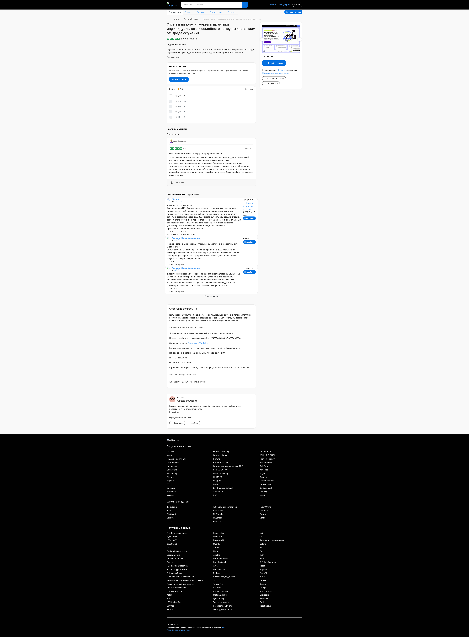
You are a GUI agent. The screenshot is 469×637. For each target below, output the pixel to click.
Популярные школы (179, 446)
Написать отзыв (179, 79)
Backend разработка (177, 551)
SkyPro (170, 480)
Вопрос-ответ (217, 12)
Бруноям (171, 488)
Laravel (263, 580)
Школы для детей (178, 501)
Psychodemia (266, 462)
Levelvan (171, 451)
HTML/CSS (172, 540)
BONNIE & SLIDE (268, 455)
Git (168, 547)
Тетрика (264, 510)
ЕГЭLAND (218, 514)
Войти (297, 4)
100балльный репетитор (225, 507)
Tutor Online (265, 507)
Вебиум (170, 518)
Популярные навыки (179, 527)
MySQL (216, 544)
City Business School (223, 488)
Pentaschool (265, 484)
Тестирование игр (222, 602)
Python (216, 573)
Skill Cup (264, 466)
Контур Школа (220, 455)
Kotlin (169, 595)
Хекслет (171, 495)
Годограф (218, 518)
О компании (175, 12)
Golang (263, 544)
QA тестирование (175, 558)
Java (262, 547)
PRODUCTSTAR (220, 462)
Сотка (262, 518)
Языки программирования (272, 540)
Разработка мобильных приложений (185, 580)
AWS (215, 566)
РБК (224, 627)
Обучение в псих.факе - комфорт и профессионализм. (195, 153)
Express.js (264, 595)
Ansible (216, 555)
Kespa (169, 455)
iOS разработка (174, 591)
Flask (262, 602)
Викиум (263, 477)
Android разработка (176, 587)
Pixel (169, 510)
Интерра (264, 470)
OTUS (169, 484)
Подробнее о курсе (176, 44)
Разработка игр (220, 591)
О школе (232, 12)
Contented (218, 491)
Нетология (172, 466)
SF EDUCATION (220, 470)
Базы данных (173, 555)
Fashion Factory (267, 459)
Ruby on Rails (266, 591)
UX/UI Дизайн (174, 602)
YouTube (203, 343)
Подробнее (249, 218)
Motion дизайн (220, 595)
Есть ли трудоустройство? (182, 374)
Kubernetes (218, 533)
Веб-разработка (174, 573)
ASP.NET (264, 598)
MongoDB (218, 536)
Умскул (263, 514)
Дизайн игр (218, 598)
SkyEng (216, 459)
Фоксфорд (172, 507)
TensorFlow (218, 584)
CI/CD (216, 547)
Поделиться (179, 182)
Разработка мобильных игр (180, 584)
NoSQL (170, 609)
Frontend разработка (177, 533)
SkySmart (171, 514)
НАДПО (217, 480)
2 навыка (282, 70)
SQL (215, 580)
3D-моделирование (222, 609)
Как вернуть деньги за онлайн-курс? (187, 382)
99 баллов (218, 510)
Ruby (262, 555)
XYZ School (265, 451)
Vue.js (262, 576)
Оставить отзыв (293, 12)
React (262, 566)
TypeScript (172, 536)
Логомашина (173, 462)
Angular (263, 569)
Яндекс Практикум (176, 459)
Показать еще (211, 296)
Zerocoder (171, 491)
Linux (215, 551)
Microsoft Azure (220, 558)
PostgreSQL (218, 540)
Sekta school (266, 488)
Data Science (219, 569)
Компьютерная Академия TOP (228, 466)
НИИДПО (218, 477)
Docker (170, 562)
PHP (262, 558)
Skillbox (170, 477)
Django (263, 587)
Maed (262, 495)
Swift (169, 598)
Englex (263, 473)
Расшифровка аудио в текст (179, 630)
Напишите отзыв (177, 66)
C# (261, 536)
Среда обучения (191, 19)
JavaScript (172, 544)
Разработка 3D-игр (222, 606)
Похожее (201, 12)
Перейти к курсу (275, 63)
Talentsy (263, 491)
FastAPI (263, 573)
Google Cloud (219, 562)
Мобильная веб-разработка (180, 576)
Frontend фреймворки (177, 569)
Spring (263, 584)
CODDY (170, 521)
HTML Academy (220, 473)
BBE (215, 495)
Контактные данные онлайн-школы (186, 327)
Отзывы (188, 12)
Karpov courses (267, 480)
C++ (262, 551)
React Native (265, 606)
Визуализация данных (224, 576)
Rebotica (217, 521)
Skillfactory (172, 473)
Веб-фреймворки (268, 562)
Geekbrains (172, 470)
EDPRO (216, 484)
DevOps (170, 606)
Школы (176, 19)
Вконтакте (193, 343)
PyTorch (217, 587)
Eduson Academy (221, 451)
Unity (262, 533)
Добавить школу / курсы (279, 5)
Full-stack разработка (177, 566)
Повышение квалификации (275, 73)
